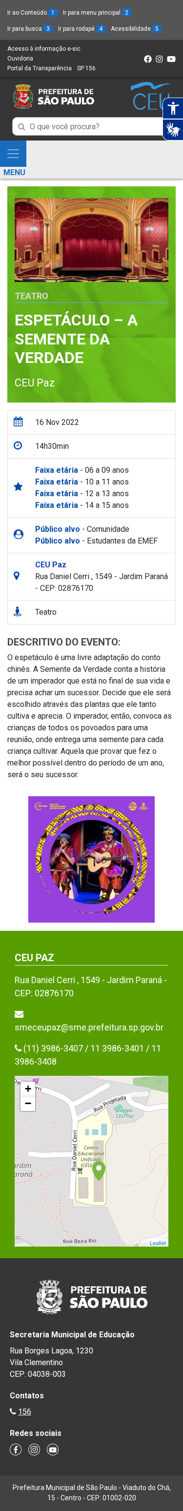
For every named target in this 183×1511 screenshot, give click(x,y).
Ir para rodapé (80, 28)
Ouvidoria (20, 58)
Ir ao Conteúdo (31, 12)
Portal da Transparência (39, 68)
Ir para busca (28, 28)
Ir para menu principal (95, 12)
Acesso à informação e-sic (44, 48)
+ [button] (28, 1089)
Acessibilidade (135, 28)
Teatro (31, 296)
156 (24, 1411)
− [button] (28, 1103)
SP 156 (86, 68)
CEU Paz (35, 383)
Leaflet (158, 1243)
